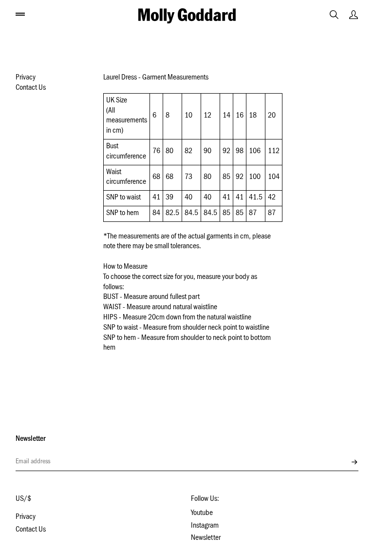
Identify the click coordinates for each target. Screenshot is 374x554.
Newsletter (206, 538)
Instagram (205, 526)
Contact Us (31, 88)
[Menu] (20, 13)
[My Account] (353, 14)
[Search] (334, 14)
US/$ (23, 499)
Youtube (202, 513)
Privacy (26, 78)
